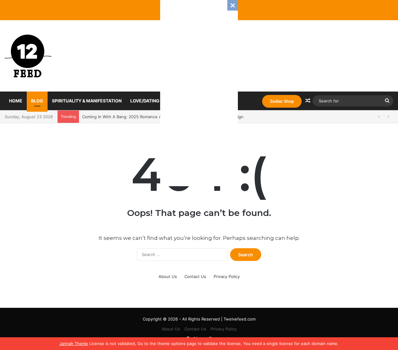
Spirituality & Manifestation (87, 100)
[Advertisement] (199, 93)
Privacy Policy (227, 276)
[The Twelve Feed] (28, 56)
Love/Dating (145, 100)
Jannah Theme (73, 343)
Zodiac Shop (282, 101)
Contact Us (195, 276)
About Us (168, 276)
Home (15, 100)
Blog (37, 100)
